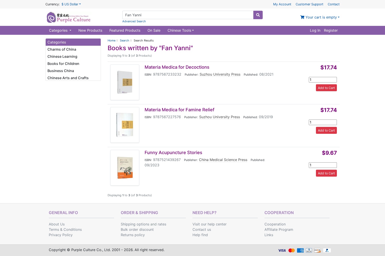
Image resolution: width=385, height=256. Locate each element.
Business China (60, 70)
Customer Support (309, 4)
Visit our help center (209, 224)
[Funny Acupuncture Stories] (125, 167)
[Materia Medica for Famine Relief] (125, 125)
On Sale (153, 30)
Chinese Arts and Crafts (68, 78)
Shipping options (135, 224)
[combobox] (188, 15)
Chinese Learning (62, 56)
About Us (57, 224)
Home (111, 40)
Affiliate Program (278, 229)
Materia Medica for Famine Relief (179, 109)
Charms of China (61, 49)
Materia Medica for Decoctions (177, 67)
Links (268, 235)
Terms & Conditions (65, 229)
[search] (258, 15)
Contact (334, 4)
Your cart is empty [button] (320, 17)
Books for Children (63, 63)
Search (124, 40)
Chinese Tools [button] (179, 30)
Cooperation (275, 224)
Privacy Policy (61, 235)
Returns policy (133, 235)
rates (162, 224)
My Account (282, 4)
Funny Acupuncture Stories (173, 152)
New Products (90, 30)
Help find (200, 235)
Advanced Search (134, 21)
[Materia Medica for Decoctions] (125, 82)
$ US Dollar (69, 4)
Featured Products (124, 30)
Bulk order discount (137, 229)
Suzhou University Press (220, 74)
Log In (315, 30)
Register (331, 30)
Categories (59, 30)
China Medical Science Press (223, 159)
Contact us (201, 229)
